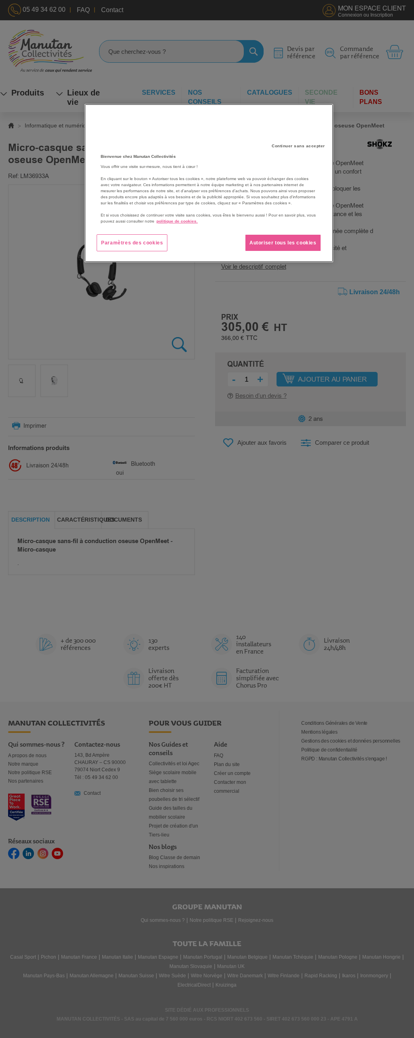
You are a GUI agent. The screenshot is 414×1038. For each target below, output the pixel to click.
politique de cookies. (177, 221)
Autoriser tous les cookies (283, 243)
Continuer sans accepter (298, 146)
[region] (208, 183)
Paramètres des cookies (132, 243)
